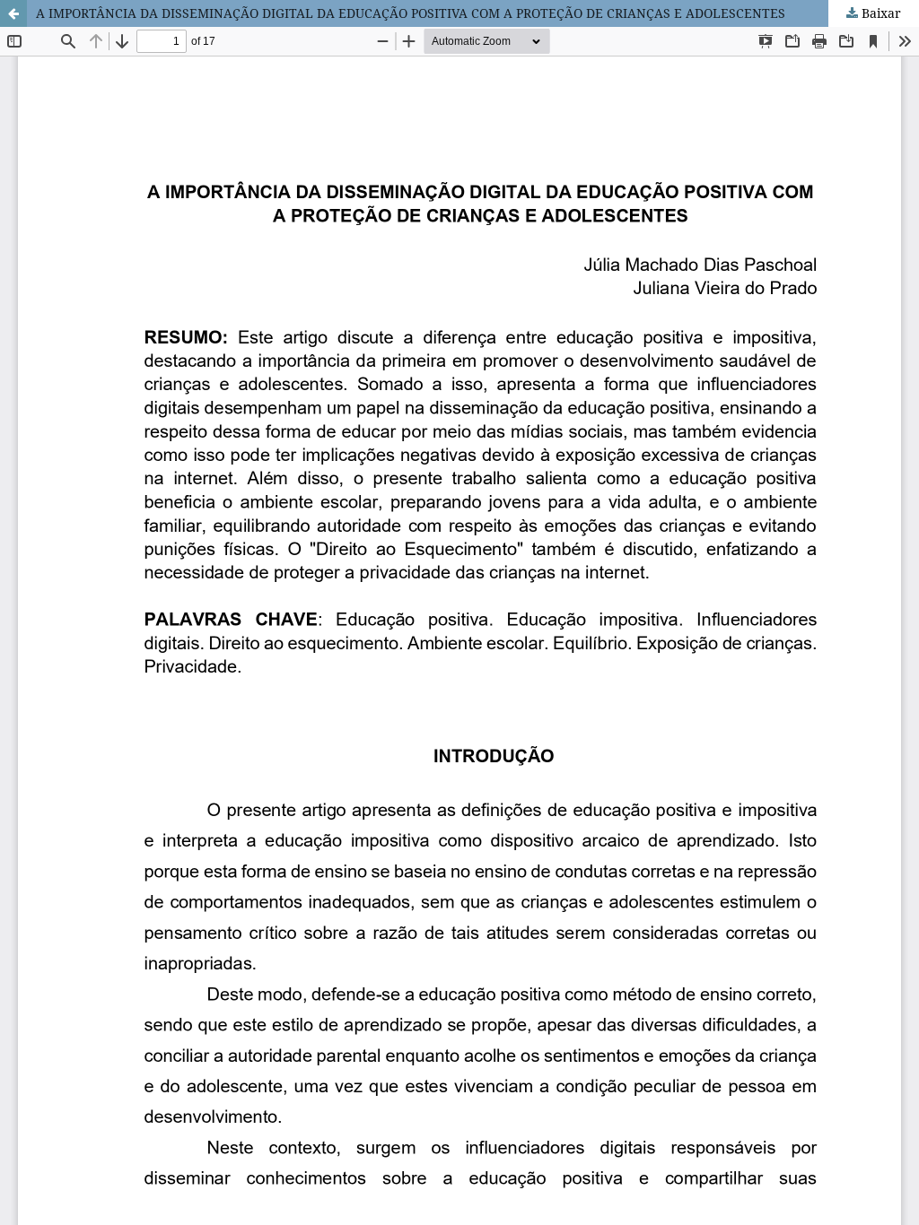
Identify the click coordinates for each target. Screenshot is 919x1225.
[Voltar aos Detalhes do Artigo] (13, 13)
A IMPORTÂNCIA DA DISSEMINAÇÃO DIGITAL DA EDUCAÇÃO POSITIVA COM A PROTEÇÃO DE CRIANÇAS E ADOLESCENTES (410, 13)
